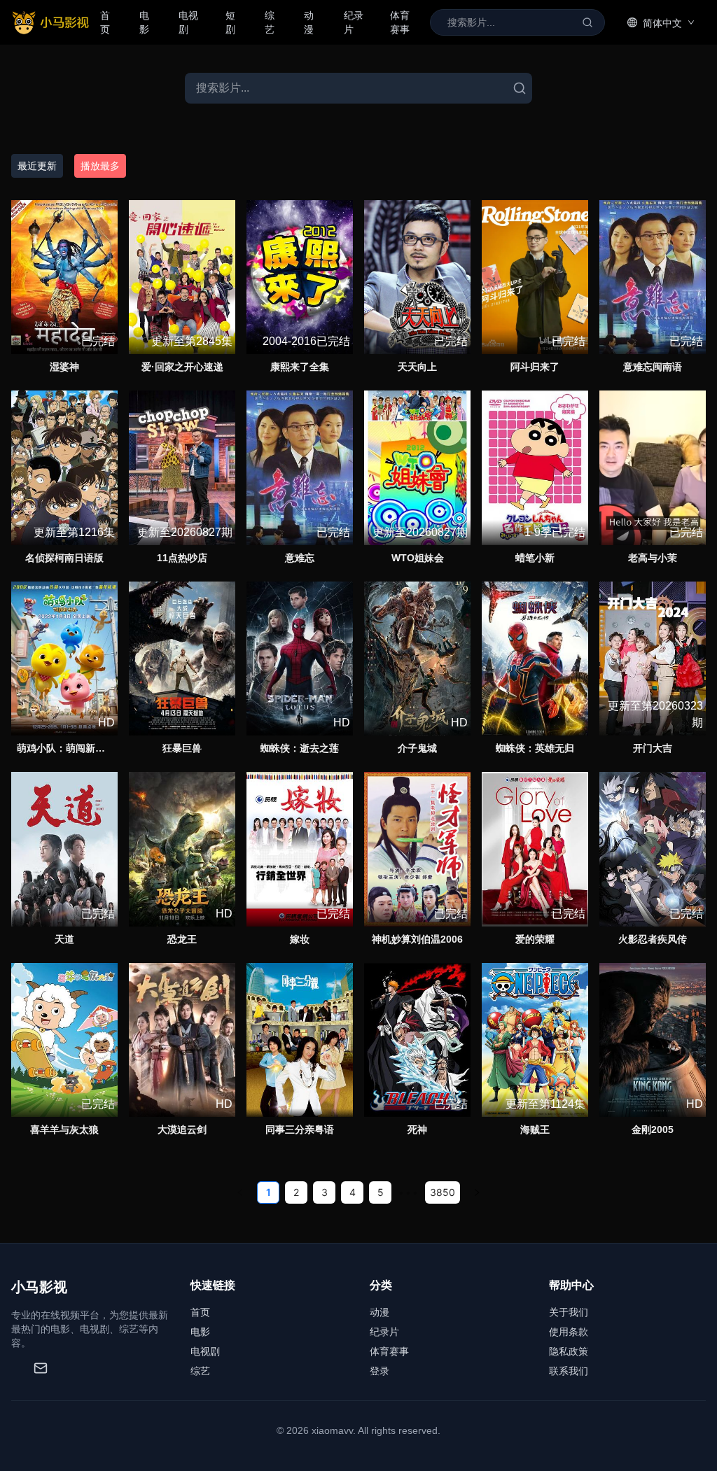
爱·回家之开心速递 (182, 366)
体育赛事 (400, 22)
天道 (64, 939)
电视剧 (188, 22)
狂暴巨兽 (182, 748)
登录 (379, 1371)
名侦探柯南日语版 (64, 557)
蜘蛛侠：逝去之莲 (299, 748)
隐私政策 (568, 1351)
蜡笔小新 (535, 557)
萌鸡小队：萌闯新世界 (66, 748)
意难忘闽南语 (652, 366)
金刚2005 (653, 1129)
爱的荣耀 (535, 939)
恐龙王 (182, 939)
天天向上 (417, 366)
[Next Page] (477, 1192)
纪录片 (353, 22)
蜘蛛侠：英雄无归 (535, 748)
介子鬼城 (417, 748)
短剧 (230, 22)
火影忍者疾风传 (652, 939)
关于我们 (568, 1312)
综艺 (269, 22)
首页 (105, 22)
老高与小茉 (652, 557)
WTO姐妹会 (417, 557)
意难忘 (299, 557)
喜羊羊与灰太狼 (64, 1129)
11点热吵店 (182, 557)
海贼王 (535, 1129)
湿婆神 (64, 366)
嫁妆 (299, 939)
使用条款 (568, 1331)
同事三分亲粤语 (299, 1129)
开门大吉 (652, 748)
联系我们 (568, 1371)
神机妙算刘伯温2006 (417, 939)
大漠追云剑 (182, 1129)
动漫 (309, 22)
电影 (144, 22)
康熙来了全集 (299, 366)
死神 (417, 1129)
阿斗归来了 (534, 366)
